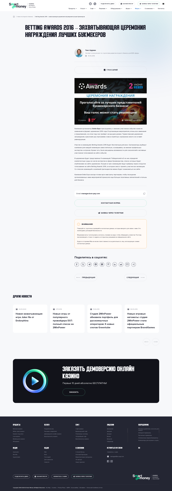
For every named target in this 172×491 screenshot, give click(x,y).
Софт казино (79, 429)
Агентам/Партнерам (81, 454)
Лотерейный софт (81, 436)
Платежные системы (82, 434)
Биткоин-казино (17, 429)
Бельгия (109, 439)
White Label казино (18, 431)
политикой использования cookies (83, 484)
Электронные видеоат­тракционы (148, 438)
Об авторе (79, 459)
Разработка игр (49, 429)
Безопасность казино (50, 436)
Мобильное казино (19, 439)
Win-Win (15, 454)
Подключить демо (107, 4)
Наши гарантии (80, 462)
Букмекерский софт (81, 431)
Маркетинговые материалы (84, 457)
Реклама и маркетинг (50, 431)
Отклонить (115, 485)
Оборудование (143, 425)
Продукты (16, 425)
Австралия (110, 429)
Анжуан (109, 434)
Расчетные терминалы (145, 435)
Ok (127, 485)
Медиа (46, 448)
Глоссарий (112, 70)
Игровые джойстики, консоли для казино (148, 429)
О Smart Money (80, 452)
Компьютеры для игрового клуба (148, 440)
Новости (46, 462)
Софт (77, 425)
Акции (15, 448)
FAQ (45, 452)
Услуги (46, 425)
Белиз (109, 436)
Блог (45, 454)
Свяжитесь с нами (112, 452)
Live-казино (16, 436)
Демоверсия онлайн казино (52, 434)
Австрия (109, 431)
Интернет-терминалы (144, 433)
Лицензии (110, 425)
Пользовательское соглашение (50, 487)
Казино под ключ (18, 434)
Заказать (73, 392)
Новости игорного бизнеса (25, 16)
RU (139, 448)
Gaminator (16, 452)
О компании (80, 448)
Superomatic (16, 457)
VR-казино (16, 441)
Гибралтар (110, 441)
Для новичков (48, 459)
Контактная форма (110, 203)
